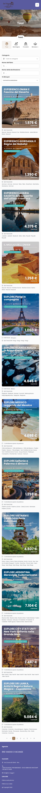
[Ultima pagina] (34, 738)
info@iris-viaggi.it (9, 773)
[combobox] (20, 73)
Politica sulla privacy (8, 780)
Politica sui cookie (7, 784)
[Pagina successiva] (30, 738)
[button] (37, 5)
